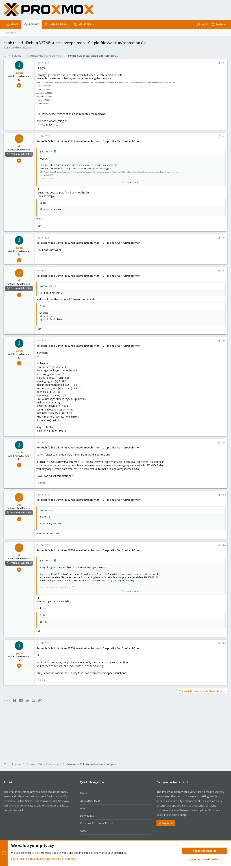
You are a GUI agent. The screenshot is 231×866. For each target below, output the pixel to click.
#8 (224, 545)
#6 (224, 442)
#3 (224, 238)
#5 (224, 340)
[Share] (219, 63)
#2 (224, 136)
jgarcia (10, 47)
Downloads (87, 815)
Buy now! (167, 823)
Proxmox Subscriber (21, 154)
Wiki (82, 808)
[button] (68, 24)
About (83, 830)
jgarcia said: (46, 151)
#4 (224, 270)
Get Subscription (90, 800)
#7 (224, 495)
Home (84, 793)
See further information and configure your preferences (43, 858)
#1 (224, 63)
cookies (36, 852)
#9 (224, 643)
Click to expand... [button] (131, 182)
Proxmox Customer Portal (96, 823)
